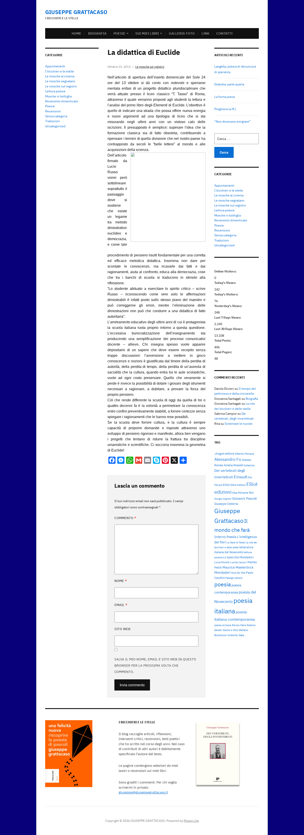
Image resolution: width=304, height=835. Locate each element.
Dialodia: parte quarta (229, 84)
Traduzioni (52, 121)
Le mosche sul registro (61, 86)
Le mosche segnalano (60, 81)
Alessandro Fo (227, 459)
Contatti (224, 33)
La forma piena (224, 97)
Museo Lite (191, 821)
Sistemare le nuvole (238, 424)
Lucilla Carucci (238, 562)
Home (76, 33)
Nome (120, 581)
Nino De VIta (238, 572)
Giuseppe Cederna (226, 504)
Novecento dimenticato (61, 101)
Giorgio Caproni (222, 498)
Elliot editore (238, 485)
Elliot (226, 485)
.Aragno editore (224, 454)
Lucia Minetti (222, 562)
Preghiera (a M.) (225, 109)
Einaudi (240, 476)
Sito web (122, 629)
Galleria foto (182, 33)
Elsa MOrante (240, 492)
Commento (125, 518)
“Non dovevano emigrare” (232, 122)
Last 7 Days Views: (228, 317)
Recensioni (53, 111)
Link (205, 33)
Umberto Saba (235, 635)
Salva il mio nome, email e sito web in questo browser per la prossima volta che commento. (155, 665)
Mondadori (222, 572)
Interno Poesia (225, 536)
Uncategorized (55, 126)
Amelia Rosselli (233, 465)
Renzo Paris (239, 625)
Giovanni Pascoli (244, 498)
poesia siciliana (222, 625)
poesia (222, 584)
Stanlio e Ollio (230, 630)
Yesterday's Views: (228, 306)
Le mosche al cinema (59, 76)
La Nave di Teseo (236, 542)
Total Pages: (223, 352)
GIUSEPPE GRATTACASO (76, 12)
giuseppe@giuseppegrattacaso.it (143, 792)
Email (120, 605)
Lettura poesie (55, 91)
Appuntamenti (55, 66)
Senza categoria (56, 116)
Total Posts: (223, 340)
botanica (249, 465)
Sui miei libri (147, 33)
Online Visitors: (225, 271)
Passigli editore (233, 577)
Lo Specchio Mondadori (238, 557)
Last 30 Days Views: (229, 329)
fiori (251, 493)
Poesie (119, 33)
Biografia (97, 33)
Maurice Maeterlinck (238, 567)
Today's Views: (225, 283)
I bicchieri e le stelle (59, 71)
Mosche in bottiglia (58, 96)
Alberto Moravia (244, 453)
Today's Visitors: (226, 294)
